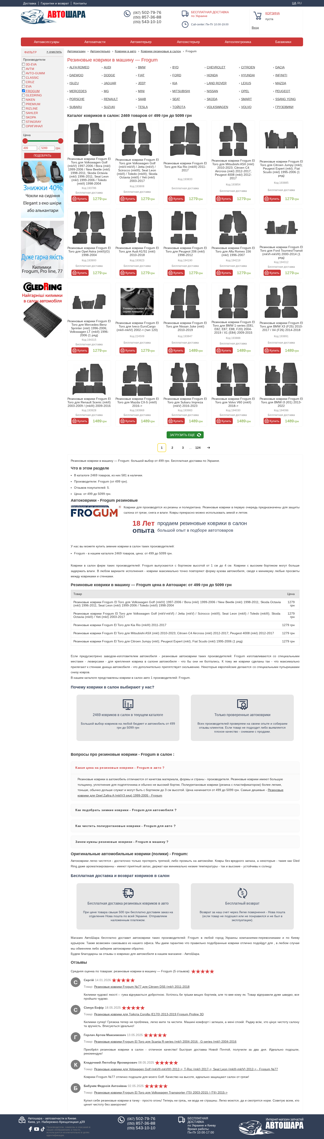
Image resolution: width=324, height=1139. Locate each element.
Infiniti (281, 75)
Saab (142, 99)
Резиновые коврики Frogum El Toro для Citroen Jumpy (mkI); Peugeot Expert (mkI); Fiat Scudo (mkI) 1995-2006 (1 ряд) (281, 168)
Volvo (246, 107)
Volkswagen (217, 107)
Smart (246, 99)
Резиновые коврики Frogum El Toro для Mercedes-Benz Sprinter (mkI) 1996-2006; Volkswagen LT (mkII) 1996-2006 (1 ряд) (89, 328)
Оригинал (34, 126)
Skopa (31, 117)
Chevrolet (216, 67)
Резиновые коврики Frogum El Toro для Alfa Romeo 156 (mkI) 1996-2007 (233, 251)
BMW (141, 67)
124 (198, 447)
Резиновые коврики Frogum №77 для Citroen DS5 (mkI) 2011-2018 (142, 986)
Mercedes (78, 91)
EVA (29, 86)
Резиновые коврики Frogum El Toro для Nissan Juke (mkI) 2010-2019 (185, 326)
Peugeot (282, 91)
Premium (33, 104)
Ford (176, 75)
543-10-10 (147, 22)
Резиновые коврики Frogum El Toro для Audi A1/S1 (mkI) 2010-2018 (137, 251)
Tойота (178, 107)
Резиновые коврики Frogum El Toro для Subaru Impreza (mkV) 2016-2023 (185, 402)
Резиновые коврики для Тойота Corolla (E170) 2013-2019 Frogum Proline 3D (149, 1014)
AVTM (30, 69)
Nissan (212, 91)
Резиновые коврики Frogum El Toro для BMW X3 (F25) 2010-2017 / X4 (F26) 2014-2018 (281, 326)
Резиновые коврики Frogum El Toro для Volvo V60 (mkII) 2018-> (233, 402)
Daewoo (76, 75)
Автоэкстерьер (188, 42)
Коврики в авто (125, 51)
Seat (176, 99)
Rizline (32, 108)
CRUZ (30, 82)
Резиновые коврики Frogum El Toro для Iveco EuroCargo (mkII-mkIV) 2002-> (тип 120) (137, 326)
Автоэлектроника (238, 42)
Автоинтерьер (140, 42)
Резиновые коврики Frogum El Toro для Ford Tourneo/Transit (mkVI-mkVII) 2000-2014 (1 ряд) (281, 252)
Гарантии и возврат (55, 3)
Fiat (141, 75)
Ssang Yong (285, 99)
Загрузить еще (182, 435)
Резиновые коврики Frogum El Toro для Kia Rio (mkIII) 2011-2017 (185, 166)
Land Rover (217, 83)
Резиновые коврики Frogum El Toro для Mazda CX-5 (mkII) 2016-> (137, 402)
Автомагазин (76, 51)
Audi (107, 67)
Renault (111, 99)
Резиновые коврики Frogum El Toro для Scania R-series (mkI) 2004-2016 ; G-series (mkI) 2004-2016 (165, 1041)
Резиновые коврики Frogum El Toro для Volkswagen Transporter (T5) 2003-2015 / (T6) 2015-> (160, 1092)
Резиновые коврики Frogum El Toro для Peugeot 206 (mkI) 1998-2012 (185, 251)
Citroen (248, 67)
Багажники (283, 42)
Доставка (29, 3)
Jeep (141, 83)
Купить (82, 198)
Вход (255, 27)
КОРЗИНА (272, 13)
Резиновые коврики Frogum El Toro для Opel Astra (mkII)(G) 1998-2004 (89, 251)
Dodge (109, 75)
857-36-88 (147, 17)
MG (106, 91)
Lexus (246, 83)
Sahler (32, 113)
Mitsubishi (181, 91)
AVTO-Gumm (35, 73)
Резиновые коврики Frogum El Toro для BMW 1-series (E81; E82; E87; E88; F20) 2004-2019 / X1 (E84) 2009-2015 (233, 327)
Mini (141, 91)
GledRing (34, 95)
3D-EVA (31, 64)
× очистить (54, 51)
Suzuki (109, 107)
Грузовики (284, 107)
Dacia (280, 67)
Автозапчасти (94, 42)
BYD (175, 67)
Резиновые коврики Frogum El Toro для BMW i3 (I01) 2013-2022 (281, 402)
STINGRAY (33, 121)
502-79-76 (147, 12)
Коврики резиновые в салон (161, 51)
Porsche (76, 99)
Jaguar (110, 83)
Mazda (280, 83)
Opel (245, 91)
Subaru (75, 107)
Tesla (143, 107)
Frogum (32, 91)
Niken (30, 99)
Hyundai (248, 75)
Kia (174, 83)
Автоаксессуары (46, 42)
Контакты (80, 3)
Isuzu (74, 83)
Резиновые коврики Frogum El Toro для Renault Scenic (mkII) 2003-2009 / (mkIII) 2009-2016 (89, 402)
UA (294, 3)
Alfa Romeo (79, 67)
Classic (32, 77)
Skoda (212, 99)
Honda (212, 75)
